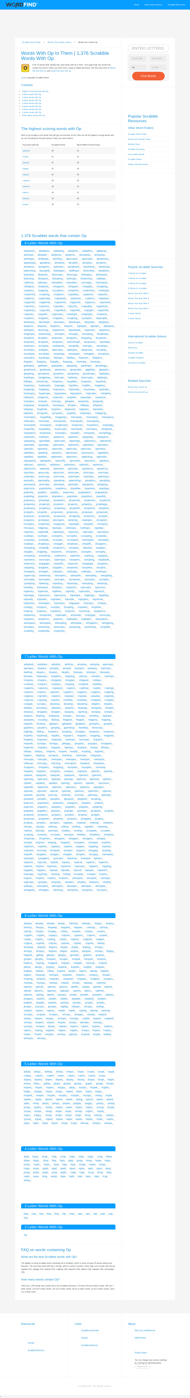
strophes (87, 567)
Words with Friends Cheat (139, 139)
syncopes (44, 579)
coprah (40, 943)
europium (103, 353)
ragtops (67, 822)
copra (81, 1075)
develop (68, 703)
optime (28, 994)
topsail (53, 870)
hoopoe (88, 958)
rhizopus (29, 527)
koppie (28, 970)
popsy (100, 1103)
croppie (28, 703)
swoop (98, 1115)
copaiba (96, 684)
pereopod (29, 484)
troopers (42, 607)
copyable (86, 306)
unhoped (77, 878)
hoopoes (94, 731)
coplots (41, 691)
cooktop (28, 684)
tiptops (98, 858)
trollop (66, 874)
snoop (78, 1111)
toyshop (42, 874)
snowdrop (44, 555)
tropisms (55, 611)
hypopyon (76, 393)
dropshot (101, 337)
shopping (29, 547)
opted (109, 1099)
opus (99, 1168)
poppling (29, 496)
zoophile (105, 626)
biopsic (53, 672)
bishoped (101, 274)
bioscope (57, 274)
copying (41, 699)
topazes (28, 862)
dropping (86, 337)
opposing (86, 456)
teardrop (58, 583)
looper (72, 970)
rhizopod (102, 523)
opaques (69, 775)
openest (96, 775)
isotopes (29, 401)
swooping (90, 575)
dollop (100, 943)
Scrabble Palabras (136, 358)
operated (88, 444)
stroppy (93, 854)
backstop (104, 266)
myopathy (44, 428)
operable (29, 444)
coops (90, 1071)
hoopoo (101, 958)
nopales (28, 771)
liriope (94, 747)
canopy (91, 927)
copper (100, 939)
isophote (58, 397)
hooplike (72, 381)
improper (91, 393)
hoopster (86, 381)
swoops (84, 1022)
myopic (41, 982)
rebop (48, 1107)
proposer (29, 516)
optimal (66, 790)
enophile (74, 345)
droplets (43, 337)
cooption (58, 294)
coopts (101, 931)
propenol (105, 500)
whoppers (92, 622)
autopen (79, 668)
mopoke (54, 978)
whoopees (102, 618)
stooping (89, 559)
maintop (67, 755)
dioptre (108, 703)
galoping (72, 365)
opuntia (40, 794)
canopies (71, 282)
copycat (28, 699)
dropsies (43, 341)
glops (57, 1083)
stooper (68, 850)
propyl (27, 1006)
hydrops (70, 739)
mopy (102, 1164)
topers (74, 1026)
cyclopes (86, 318)
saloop (94, 1010)
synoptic (104, 579)
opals (38, 1099)
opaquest (102, 436)
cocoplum (57, 290)
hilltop (40, 731)
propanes (59, 500)
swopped (43, 858)
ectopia (95, 711)
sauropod (102, 531)
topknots (43, 591)
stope (58, 1115)
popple (40, 1002)
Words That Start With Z (138, 293)
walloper (86, 618)
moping (28, 978)
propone (58, 818)
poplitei (42, 492)
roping (82, 1010)
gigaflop (90, 369)
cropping (72, 318)
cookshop (88, 290)
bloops (40, 927)
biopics (41, 672)
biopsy (110, 923)
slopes (38, 1018)
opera (59, 1099)
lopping (40, 755)
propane (95, 810)
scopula (41, 834)
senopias (103, 539)
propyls (41, 822)
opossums (87, 452)
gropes (39, 958)
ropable (88, 826)
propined (89, 508)
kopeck (62, 966)
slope (58, 1111)
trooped (78, 874)
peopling (105, 480)
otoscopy (88, 472)
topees (63, 1026)
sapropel (88, 531)
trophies (96, 607)
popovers (68, 492)
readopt (81, 822)
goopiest (58, 373)
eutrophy (29, 357)
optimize (98, 464)
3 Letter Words (134, 318)
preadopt (44, 500)
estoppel (89, 353)
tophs (110, 1119)
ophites (107, 779)
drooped (96, 707)
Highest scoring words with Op (35, 91)
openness (90, 440)
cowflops (72, 314)
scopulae (101, 535)
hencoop (97, 727)
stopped (41, 854)
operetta (100, 448)
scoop (100, 1107)
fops (62, 1160)
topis (36, 1123)
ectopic (108, 711)
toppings (89, 595)
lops (73, 1164)
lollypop (28, 409)
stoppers (102, 563)
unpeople (60, 615)
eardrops (29, 345)
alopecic (70, 254)
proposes (44, 516)
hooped (51, 958)
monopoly (45, 424)
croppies (58, 318)
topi (80, 1176)
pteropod (58, 519)
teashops (72, 583)
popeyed (58, 802)
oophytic (44, 436)
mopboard (61, 424)
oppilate (42, 456)
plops (45, 1103)
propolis (42, 512)
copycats (44, 310)
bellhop (28, 672)
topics (27, 1030)
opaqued (26, 151)
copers (91, 935)
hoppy (61, 1087)
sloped (102, 1014)
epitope (107, 715)
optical (54, 790)
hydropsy (29, 393)
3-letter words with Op (31, 109)
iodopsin (29, 397)
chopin (39, 931)
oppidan (28, 786)
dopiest (69, 707)
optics (87, 990)
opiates (53, 783)
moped (28, 1095)
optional (44, 468)
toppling (103, 595)
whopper (44, 889)
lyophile (71, 413)
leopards (43, 405)
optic (26, 1103)
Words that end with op (138, 392)
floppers (97, 357)
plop (108, 1168)
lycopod (53, 755)
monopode (59, 421)
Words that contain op (137, 387)
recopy (88, 1006)
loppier (28, 755)
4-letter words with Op (31, 106)
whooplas (76, 622)
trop (105, 1176)
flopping (67, 361)
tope (62, 1176)
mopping (58, 767)
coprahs (42, 695)
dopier (64, 947)
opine (69, 1099)
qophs (37, 1107)
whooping (60, 622)
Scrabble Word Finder (137, 134)
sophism (29, 846)
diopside (89, 322)
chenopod (101, 282)
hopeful (28, 735)
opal (54, 1168)
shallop (81, 834)
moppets (43, 767)
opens (48, 1099)
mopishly (29, 428)
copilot (96, 688)
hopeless (29, 385)
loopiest (55, 409)
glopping (29, 373)
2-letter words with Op (31, 112)
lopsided (98, 409)
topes (79, 1119)
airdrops (28, 254)
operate (68, 779)
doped (38, 1079)
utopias (81, 881)
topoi (45, 1123)
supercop (29, 575)
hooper (64, 958)
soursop (41, 850)
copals (40, 935)
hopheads (44, 385)
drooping (87, 333)
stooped (54, 850)
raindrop (73, 519)
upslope (42, 881)
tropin (38, 1034)
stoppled (43, 567)
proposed (102, 512)
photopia (59, 484)
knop (26, 1164)
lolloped (97, 405)
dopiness (104, 329)
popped (89, 998)
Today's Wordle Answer (138, 164)
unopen (49, 1034)
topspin (89, 870)
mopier (106, 974)
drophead (102, 333)
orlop (36, 1103)
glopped (80, 723)
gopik (89, 1083)
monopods (76, 421)
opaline (28, 775)
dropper (55, 711)
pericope (44, 484)
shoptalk (44, 547)
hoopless (57, 381)
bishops (91, 672)
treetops (88, 603)
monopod (70, 763)
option (50, 994)
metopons (108, 417)
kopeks (75, 966)
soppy (37, 1115)
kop (56, 1213)
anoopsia (84, 254)
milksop (28, 763)
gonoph (74, 955)
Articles (31, 1343)
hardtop (83, 727)
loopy (59, 1091)
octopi (75, 982)
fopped (28, 955)
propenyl (44, 504)
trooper (91, 874)
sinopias (74, 547)
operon (63, 986)
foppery (93, 719)
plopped (82, 798)
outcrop (52, 794)
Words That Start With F (138, 303)
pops (45, 1172)
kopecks (26, 186)
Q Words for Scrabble (137, 288)
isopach (97, 739)
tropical (28, 611)
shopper (73, 838)
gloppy (62, 955)
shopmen (44, 838)
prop (54, 1172)
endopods (58, 345)
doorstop (43, 329)
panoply (106, 794)
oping (79, 1099)
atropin (67, 668)
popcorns (29, 488)
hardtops (29, 377)
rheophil (88, 523)
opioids (90, 783)
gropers (42, 727)
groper (27, 958)
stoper (50, 1022)
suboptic (58, 571)
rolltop (64, 826)
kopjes (87, 966)
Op (22, 78)
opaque (88, 982)
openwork (105, 440)
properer (59, 504)
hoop (89, 1160)
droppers (71, 337)
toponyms (44, 595)
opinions (56, 452)
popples (42, 810)
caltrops (42, 282)
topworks (29, 603)
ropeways (58, 531)
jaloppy (26, 168)
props (27, 1107)
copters (55, 695)
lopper (27, 974)
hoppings (29, 389)
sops (36, 1176)
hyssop (90, 962)
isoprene (100, 397)
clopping (43, 290)
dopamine (58, 329)
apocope (108, 664)
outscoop (43, 476)
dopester (89, 329)
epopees (29, 719)
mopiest (84, 763)
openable (44, 440)
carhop (103, 927)
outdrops (29, 476)
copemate (44, 298)
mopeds (67, 974)
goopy (77, 1083)
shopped (59, 838)
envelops (29, 349)
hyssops (84, 739)
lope (64, 1164)
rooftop (76, 826)
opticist (41, 464)
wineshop (43, 626)
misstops (43, 421)
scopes (53, 1014)
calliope (100, 278)
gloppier (104, 369)
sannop (105, 1010)
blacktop (29, 278)
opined (97, 986)
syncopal (29, 579)
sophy (100, 1111)
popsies (55, 810)
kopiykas (29, 405)
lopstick (28, 413)
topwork (102, 870)
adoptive (87, 250)
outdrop (65, 794)
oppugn (64, 990)
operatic (28, 448)
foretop (41, 723)
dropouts (57, 337)
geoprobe (75, 369)
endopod (54, 715)
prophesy (59, 508)
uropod (85, 1034)
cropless (29, 318)
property (87, 504)
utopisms (43, 618)
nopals (65, 982)
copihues (75, 298)
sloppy (49, 1018)
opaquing (29, 440)
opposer (56, 786)
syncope (58, 858)
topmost (65, 866)
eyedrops (43, 357)
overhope (73, 476)
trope (74, 1123)
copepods (60, 298)
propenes (89, 500)
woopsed (72, 889)
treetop (55, 874)
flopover (83, 357)
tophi (99, 1119)
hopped (52, 962)
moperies (77, 424)
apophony (103, 258)
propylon (29, 519)
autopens (43, 266)
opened (101, 982)
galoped (66, 723)
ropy (81, 1172)
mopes (51, 1095)
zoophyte (59, 630)
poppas (76, 998)
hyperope (44, 393)
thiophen (57, 587)
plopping (103, 484)
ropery (50, 1010)
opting (39, 994)
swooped (107, 854)
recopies (29, 523)
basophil (44, 270)
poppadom (84, 492)
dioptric (68, 326)
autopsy (92, 668)
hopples (28, 739)
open (72, 1168)
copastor (102, 294)
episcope (57, 349)
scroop (66, 1014)
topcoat (41, 862)
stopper (54, 854)
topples (41, 870)
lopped (104, 970)
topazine (71, 587)
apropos (28, 668)
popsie (52, 1002)
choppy (52, 931)
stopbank (103, 559)
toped (49, 1119)
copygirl (88, 310)
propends (74, 500)
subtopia (72, 571)
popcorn (28, 802)
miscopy (42, 763)
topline (40, 866)
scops (27, 1111)
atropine (87, 262)
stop (44, 1176)
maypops (95, 755)
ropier (61, 1010)
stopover (73, 563)
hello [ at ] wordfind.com (145, 1330)
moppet (94, 978)
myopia (28, 982)
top (25, 1217)
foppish (28, 723)
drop (45, 1160)
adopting (58, 250)
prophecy (44, 508)
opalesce (58, 436)
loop (56, 1164)
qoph (63, 1172)
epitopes (72, 349)
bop (26, 1213)
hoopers (53, 731)
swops (110, 1115)
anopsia (94, 664)
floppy (110, 951)
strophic (101, 567)
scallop (65, 830)
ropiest (28, 830)
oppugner (45, 460)
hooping (66, 731)
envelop (93, 715)
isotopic (42, 401)
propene (42, 814)
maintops (85, 413)
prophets (75, 508)
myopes (108, 978)
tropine (40, 878)
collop (63, 931)
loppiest (84, 409)
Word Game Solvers (153, 5)
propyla (28, 822)
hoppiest (100, 385)
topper (62, 1030)
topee (59, 1119)
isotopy (53, 743)
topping (106, 866)
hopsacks (58, 389)
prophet (69, 814)
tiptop (51, 1026)
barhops (106, 668)
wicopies (29, 626)
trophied (82, 607)
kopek (94, 1087)
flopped (67, 719)
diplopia (81, 326)
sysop (27, 1119)
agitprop (101, 250)
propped (86, 818)
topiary (66, 862)
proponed (56, 512)
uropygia (90, 615)
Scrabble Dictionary (136, 149)
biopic (98, 923)
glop (70, 1160)
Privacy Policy (141, 1352)
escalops (44, 353)
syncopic (59, 579)
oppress (84, 786)
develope (44, 322)
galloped (29, 365)
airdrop (69, 664)
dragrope (29, 333)
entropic (87, 345)
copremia (104, 302)
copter (77, 943)
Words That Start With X (138, 308)
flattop (55, 719)
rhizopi (25, 156)
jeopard (79, 743)
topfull (54, 862)
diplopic (94, 326)
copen (50, 1075)
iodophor (106, 393)
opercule (86, 448)
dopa (109, 1156)
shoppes (87, 838)
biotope (78, 672)
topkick (26, 192)
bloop (59, 1071)
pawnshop (75, 480)
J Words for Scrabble (137, 273)
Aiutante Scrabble (135, 353)
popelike (75, 488)
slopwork (56, 551)
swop (54, 1176)
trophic (103, 874)
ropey (89, 1107)
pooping (95, 798)
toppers (93, 866)
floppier (28, 361)
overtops (88, 476)
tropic (27, 1034)
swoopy (97, 1022)
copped (87, 939)
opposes (71, 786)
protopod (43, 519)
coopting (44, 294)
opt (95, 1213)
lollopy (38, 751)
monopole (29, 424)
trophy (107, 1030)
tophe (89, 1119)
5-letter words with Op (31, 103)
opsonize (89, 460)
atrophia (59, 262)
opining (65, 783)
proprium (89, 516)
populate (72, 496)
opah (45, 1168)
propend (28, 814)
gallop (39, 955)
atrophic (73, 262)
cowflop (67, 699)
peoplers (90, 480)
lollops (27, 751)
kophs (105, 1087)
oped (63, 1168)
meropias (76, 417)
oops (36, 1168)
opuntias (29, 472)
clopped (83, 680)
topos (54, 1123)
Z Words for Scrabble (137, 278)
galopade (57, 365)
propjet (25, 204)
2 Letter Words (134, 313)
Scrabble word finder (90, 1330)
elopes (75, 951)
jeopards (83, 401)
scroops (55, 834)
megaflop (45, 417)
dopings (82, 707)
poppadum (101, 492)
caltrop (83, 676)
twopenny (29, 615)
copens (78, 935)
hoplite (55, 735)
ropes (79, 1107)
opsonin (41, 790)
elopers (28, 715)
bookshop (86, 278)
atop (26, 1156)
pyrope (52, 1006)
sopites (68, 846)
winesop (58, 889)
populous (29, 500)
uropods (56, 881)
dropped (42, 711)
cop (34, 1213)
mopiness (92, 424)
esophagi (58, 353)
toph (71, 1176)
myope (75, 1095)
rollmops (71, 527)
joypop (50, 966)
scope (110, 1107)
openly (39, 986)
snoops (62, 1018)
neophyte (106, 428)
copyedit (75, 310)
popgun (28, 998)
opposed (42, 786)
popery (109, 994)
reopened (43, 523)
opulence (87, 468)
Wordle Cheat (134, 144)
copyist (55, 699)
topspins (83, 599)
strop (88, 1115)
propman (29, 818)
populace (57, 496)
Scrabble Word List (36, 1350)
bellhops (74, 270)
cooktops (103, 290)
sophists (75, 555)
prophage (101, 504)
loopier (63, 751)
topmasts (84, 591)
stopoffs (58, 563)
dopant (41, 947)
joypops (26, 162)
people (84, 994)
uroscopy (104, 615)
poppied (70, 806)
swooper (29, 858)
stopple (67, 854)
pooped (96, 994)
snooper (93, 842)
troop (64, 1123)
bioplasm (104, 270)
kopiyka (26, 174)
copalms (29, 688)
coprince (44, 306)
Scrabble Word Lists (176, 5)
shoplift (86, 543)
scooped (91, 830)
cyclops (41, 703)
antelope (29, 258)
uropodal (75, 615)
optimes (79, 790)
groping (55, 727)
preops (77, 1002)
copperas (44, 302)
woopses (87, 889)
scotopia (44, 539)
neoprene (45, 432)
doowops (41, 707)
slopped (65, 842)
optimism (69, 464)
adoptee (42, 664)
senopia (68, 834)
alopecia (56, 254)
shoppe (78, 1014)
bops (35, 1156)
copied (103, 935)
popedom (43, 802)
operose (94, 779)
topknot (103, 862)
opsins (77, 990)
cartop (27, 931)
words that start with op (61, 71)
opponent (56, 456)
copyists (29, 314)
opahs (27, 1099)
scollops (42, 535)
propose (72, 818)
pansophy (44, 480)
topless (28, 866)
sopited (55, 846)
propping (74, 516)
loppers (99, 751)
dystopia (105, 341)
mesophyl (92, 417)
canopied (56, 282)
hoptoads (74, 389)
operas (52, 986)
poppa (77, 1103)
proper (100, 1002)
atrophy (54, 668)
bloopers (43, 278)
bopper (78, 927)
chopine (28, 680)
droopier (60, 333)
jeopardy (98, 401)
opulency (102, 468)
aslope (50, 923)
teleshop (102, 583)
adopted (28, 664)
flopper (80, 719)
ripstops (56, 527)
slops (68, 1111)
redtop (100, 1006)
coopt (101, 1071)
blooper (28, 676)
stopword (72, 567)
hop (49, 1213)
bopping (69, 676)
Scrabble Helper (135, 159)
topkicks (29, 591)
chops (69, 1071)
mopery (93, 974)
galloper (43, 365)
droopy (28, 951)
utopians (29, 618)
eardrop (82, 711)
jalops (27, 966)
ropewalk (43, 531)
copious (28, 691)
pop (102, 1213)
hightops (102, 377)
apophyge (29, 262)
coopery (56, 684)
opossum (103, 783)
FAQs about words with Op (33, 115)
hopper (65, 962)
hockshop (42, 381)
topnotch (99, 591)
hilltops (28, 381)
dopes (59, 1079)
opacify (95, 771)
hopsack (42, 739)
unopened (45, 615)
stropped (29, 571)
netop (98, 1095)
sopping (93, 846)
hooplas (80, 731)
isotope (41, 743)
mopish (41, 978)
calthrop (28, 282)
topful (84, 1026)
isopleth (71, 397)
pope (36, 1172)
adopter (55, 664)
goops (67, 1083)
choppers (58, 286)
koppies (55, 747)
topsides (56, 599)
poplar (52, 998)
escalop (42, 719)
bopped (65, 927)
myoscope (60, 428)
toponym (80, 866)
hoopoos (108, 731)
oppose (51, 990)
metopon (99, 759)
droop (81, 1079)
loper (79, 1091)
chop (44, 1156)
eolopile (43, 349)
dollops (28, 707)
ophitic (27, 783)
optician (28, 464)
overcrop (58, 476)
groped (100, 955)
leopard (81, 747)
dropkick (29, 337)
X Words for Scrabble (137, 283)
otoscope (73, 472)
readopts (87, 519)
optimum (93, 790)
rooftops (85, 527)
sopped (108, 1018)
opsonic (28, 790)
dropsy (40, 951)
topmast (52, 866)
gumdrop (69, 727)
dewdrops (74, 322)
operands (58, 444)
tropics (28, 878)
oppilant (28, 456)
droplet (109, 707)
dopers (53, 947)
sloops (91, 1014)
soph (26, 1176)
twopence (99, 611)
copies (39, 939)
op (25, 1234)
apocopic (87, 258)
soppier (80, 846)
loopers (51, 751)
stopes (62, 1022)
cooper (88, 931)
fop (41, 1213)
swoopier (75, 575)
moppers (29, 767)
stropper (43, 571)
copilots (89, 298)
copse (91, 1075)
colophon (73, 290)
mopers (80, 974)
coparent (88, 294)
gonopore (43, 373)
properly (73, 504)
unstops (105, 878)
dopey (69, 1079)
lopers (82, 970)
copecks (43, 688)
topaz (38, 1119)
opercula (71, 448)
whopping (107, 622)
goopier (108, 723)
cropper (109, 699)
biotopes (87, 274)
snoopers (71, 551)
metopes (71, 759)
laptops (69, 747)
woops (108, 1123)
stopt (78, 1115)
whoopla (100, 885)
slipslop (87, 547)
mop (71, 1213)
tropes (96, 1030)
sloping (52, 842)
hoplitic (86, 385)
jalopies (69, 401)
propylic (103, 516)
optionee (73, 468)
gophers (28, 727)
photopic (73, 484)
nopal (108, 1095)
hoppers (68, 735)
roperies (28, 531)
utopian (69, 881)
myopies (86, 767)
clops (81, 1071)
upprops (28, 881)
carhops (109, 676)
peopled (28, 798)
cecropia (86, 282)
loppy (98, 1091)
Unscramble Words (136, 154)
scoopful (72, 535)
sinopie (28, 842)
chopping (102, 286)
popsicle (43, 496)
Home (136, 5)
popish (41, 998)
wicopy (41, 1038)
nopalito (74, 432)
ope (80, 1213)
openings (74, 440)
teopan (40, 1026)
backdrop (88, 266)
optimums (29, 468)
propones (72, 512)
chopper (70, 680)
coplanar (104, 298)
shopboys (43, 543)
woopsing (74, 626)
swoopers (60, 575)
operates (102, 444)
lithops (105, 747)
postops (82, 810)
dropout (28, 711)
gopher (87, 955)
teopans (85, 858)
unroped (91, 878)
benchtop (88, 270)
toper (69, 1119)
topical (78, 862)
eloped (52, 951)
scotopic (58, 539)
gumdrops (89, 373)
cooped (76, 931)
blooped (104, 672)
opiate (85, 986)
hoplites (73, 385)
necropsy (91, 428)
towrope (28, 874)
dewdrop (82, 703)
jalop (72, 1087)
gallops (53, 723)
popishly (29, 492)
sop (110, 1213)
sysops (28, 1026)
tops (96, 1176)
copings (109, 688)
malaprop (100, 413)
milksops (29, 421)
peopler (41, 798)
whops (96, 1123)
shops (37, 1111)
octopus (68, 771)
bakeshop (29, 270)
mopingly (108, 424)
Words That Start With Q (138, 298)
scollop (78, 830)
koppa (38, 1091)
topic (26, 1123)
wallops (28, 885)
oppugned (30, 460)
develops (59, 322)
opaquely (87, 436)
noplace (41, 771)
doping (86, 947)
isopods (28, 743)
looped (61, 970)
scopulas (29, 539)
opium (89, 1099)
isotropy (56, 401)
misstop (55, 763)
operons (81, 779)
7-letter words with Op (31, 97)
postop (64, 1002)
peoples (55, 798)
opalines (73, 436)
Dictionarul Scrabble (136, 363)
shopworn (59, 547)
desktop (54, 703)
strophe (80, 854)
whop (27, 1180)
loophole (42, 409)
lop (64, 1213)
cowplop (81, 699)
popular (68, 810)
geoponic (60, 369)
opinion (78, 783)
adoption (73, 250)
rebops (75, 1006)
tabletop (43, 583)
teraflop (28, 587)
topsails (28, 599)
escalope (29, 353)
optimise (55, 464)
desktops (29, 322)
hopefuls (101, 381)
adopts (28, 923)
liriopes (72, 405)
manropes (30, 417)
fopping (106, 719)
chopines (43, 286)
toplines (56, 591)
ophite (74, 986)
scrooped (72, 539)
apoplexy (45, 262)
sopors (97, 1018)
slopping (42, 551)
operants (73, 444)
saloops (39, 830)
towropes (44, 603)
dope (27, 1160)
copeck (65, 935)
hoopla (76, 958)
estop (27, 1083)
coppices (90, 302)
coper (60, 1075)
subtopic (86, 571)
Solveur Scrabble (135, 343)
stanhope (59, 559)
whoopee (57, 885)
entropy (80, 715)
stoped (39, 1022)
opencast (59, 440)
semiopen (88, 539)
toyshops (59, 603)
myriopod (76, 428)
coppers (68, 691)
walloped (72, 618)
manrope (81, 755)
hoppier (81, 735)
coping (51, 939)
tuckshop (84, 611)
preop (111, 1103)
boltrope (71, 278)
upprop (73, 1034)
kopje (27, 1091)
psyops (39, 1006)
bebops (86, 923)
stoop (48, 1115)
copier (27, 939)
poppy (88, 1103)
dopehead (74, 329)
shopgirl (58, 543)
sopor (27, 1115)
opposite (102, 456)
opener (28, 986)
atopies (41, 668)
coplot (62, 939)
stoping (106, 850)
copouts (54, 691)
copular (82, 695)
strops (72, 1022)
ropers (39, 1010)
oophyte (82, 771)
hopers (28, 962)
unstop (61, 1034)
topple (73, 1030)
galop (47, 1083)
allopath (42, 254)
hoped (27, 1087)
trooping (69, 607)
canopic (95, 676)
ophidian (29, 452)
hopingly (59, 385)
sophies (106, 842)
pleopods (87, 484)
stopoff (28, 854)
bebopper (59, 270)
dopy (36, 1160)
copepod (57, 688)
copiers (71, 688)
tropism (63, 878)
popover (28, 806)
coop (63, 1156)
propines (104, 508)
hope (98, 1160)
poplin (64, 998)
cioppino (29, 290)
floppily (54, 361)
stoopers (74, 559)
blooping (57, 278)
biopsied (29, 274)
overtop (79, 794)
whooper (72, 885)
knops (82, 1087)
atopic (61, 923)
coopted (83, 684)
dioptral (41, 326)
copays (53, 935)
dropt (101, 1079)
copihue (84, 688)
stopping (29, 567)
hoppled (108, 735)
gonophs (94, 723)
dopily (74, 947)
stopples (57, 567)
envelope (102, 345)
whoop (84, 1123)
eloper (63, 951)
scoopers (57, 535)
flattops (58, 357)
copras (53, 943)
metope (53, 974)
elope (110, 1079)
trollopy (28, 607)
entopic (67, 715)
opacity (108, 771)
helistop (72, 377)
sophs (89, 1111)
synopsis (89, 579)
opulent (28, 794)
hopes (50, 1087)
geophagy (101, 365)
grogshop (73, 373)
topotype (75, 595)
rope (73, 1172)
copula (89, 943)
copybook (102, 306)
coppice (95, 691)
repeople (74, 523)
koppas (100, 966)
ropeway (102, 826)
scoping (28, 834)
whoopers (29, 622)
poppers (42, 806)
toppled (28, 870)
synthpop (29, 583)
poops (55, 1103)
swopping (106, 575)
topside (65, 870)
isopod (103, 962)
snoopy (74, 1018)
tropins (52, 878)
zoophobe (43, 630)
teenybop (87, 583)
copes (71, 1075)
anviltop (57, 258)
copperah (29, 302)
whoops (28, 1038)
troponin (70, 611)
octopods (89, 432)
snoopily (100, 551)
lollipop (84, 405)
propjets (28, 512)
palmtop (92, 794)
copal (111, 1071)
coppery (82, 691)
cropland (102, 314)
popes (66, 1103)
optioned (58, 468)
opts (90, 1168)
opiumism (71, 452)
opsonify (60, 460)
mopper (81, 978)
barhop (73, 923)
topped (50, 1030)
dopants (56, 707)
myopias (72, 767)
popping (97, 806)
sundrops (100, 571)
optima (99, 990)
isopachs (43, 397)
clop (54, 1156)
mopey (63, 1095)
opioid (27, 990)
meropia (28, 759)
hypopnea (60, 393)
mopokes (98, 763)
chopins (41, 680)
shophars (72, 543)
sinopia (101, 838)
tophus (108, 1026)
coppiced (75, 302)
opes (81, 1168)
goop (79, 1160)
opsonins (74, 460)
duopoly (69, 711)
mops (92, 1164)
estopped (74, 353)
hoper (38, 1087)
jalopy (38, 966)
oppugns (98, 786)
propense (29, 504)
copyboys (29, 310)
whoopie (86, 885)
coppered (59, 302)
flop (54, 1160)
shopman (29, 838)
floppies (41, 361)
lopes (89, 1091)
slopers (40, 842)
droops (99, 947)
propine (82, 814)
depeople (101, 318)
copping (108, 691)
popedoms (45, 488)
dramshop (45, 333)
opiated (40, 783)
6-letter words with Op (31, 100)
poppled (28, 810)
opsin (99, 1099)
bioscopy (72, 274)
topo (88, 1176)
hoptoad (56, 739)
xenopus (102, 889)
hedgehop (44, 377)
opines (108, 986)
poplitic (54, 492)
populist (101, 496)
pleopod (68, 798)
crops (102, 1075)
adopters (44, 250)
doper (48, 1079)
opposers (71, 456)
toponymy (60, 595)
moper (40, 1095)
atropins (101, 262)
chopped (56, 680)
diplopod (109, 326)
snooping (29, 555)
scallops (28, 535)
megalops (61, 417)
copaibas (73, 294)
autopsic (59, 266)
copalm (28, 935)
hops (107, 1160)
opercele (57, 448)
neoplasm (29, 432)
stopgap (93, 850)
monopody (93, 421)
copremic (29, 306)
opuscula (43, 472)
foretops (95, 361)
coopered (29, 294)
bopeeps (42, 676)
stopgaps (44, 563)
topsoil (77, 870)
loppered (70, 409)
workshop (90, 626)
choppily (87, 286)
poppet (28, 1002)
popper (102, 998)
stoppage (87, 563)
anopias (82, 664)
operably (43, 444)
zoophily (29, 630)
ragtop (64, 1006)
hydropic (104, 389)
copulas (95, 695)
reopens (108, 822)
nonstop (100, 767)
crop (99, 1156)
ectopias (43, 345)
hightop (28, 731)
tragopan (74, 603)
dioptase (104, 322)
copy (90, 1156)
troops (85, 1030)
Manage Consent (142, 1366)
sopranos (29, 559)
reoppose (59, 523)
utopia (96, 1034)
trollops (102, 603)
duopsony (89, 341)
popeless (61, 488)
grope (99, 1083)
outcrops (103, 472)
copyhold (103, 310)
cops (81, 1156)
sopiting (88, 555)
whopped (29, 889)
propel (88, 1002)
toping (38, 1030)
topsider (42, 599)
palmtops (103, 476)
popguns (72, 802)
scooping (86, 535)
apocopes (72, 258)
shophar (108, 834)
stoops (28, 1022)
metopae (56, 759)
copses (65, 943)
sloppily (28, 551)
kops (46, 1164)
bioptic (65, 672)
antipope (43, 258)
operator (43, 448)
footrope (81, 361)
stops (68, 1115)
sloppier (100, 547)
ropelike (98, 527)
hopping (95, 735)
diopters (28, 326)
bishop (28, 927)
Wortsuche (132, 348)
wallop (107, 1034)
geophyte (45, 369)
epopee (86, 951)
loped (69, 1091)
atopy (37, 1071)
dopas (27, 1079)
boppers (56, 676)
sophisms (60, 555)
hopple (78, 962)
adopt (27, 1071)
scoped (41, 1014)
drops (91, 1079)
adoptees (29, 250)
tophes (96, 1026)
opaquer (26, 198)
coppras (28, 695)
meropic (42, 759)
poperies (90, 488)
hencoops (87, 377)
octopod (54, 771)
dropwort (57, 341)
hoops (110, 1083)
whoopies (45, 622)
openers (83, 775)
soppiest (103, 555)
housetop (89, 389)
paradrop (59, 480)
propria (99, 818)
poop (27, 1172)
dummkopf (73, 341)
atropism (29, 266)
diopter (96, 703)
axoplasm (73, 266)
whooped (42, 885)
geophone (30, 369)
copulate (58, 306)
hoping (40, 962)
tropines (41, 611)
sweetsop (44, 575)
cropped (95, 699)
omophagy (105, 432)
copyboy (26, 180)
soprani (106, 846)
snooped (79, 842)
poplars (86, 802)
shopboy (95, 834)
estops (99, 951)
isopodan (85, 397)
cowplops (86, 314)
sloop (49, 1111)
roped (59, 1107)
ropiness (73, 531)
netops (53, 982)
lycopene (42, 413)
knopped (106, 743)
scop (91, 1172)
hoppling (44, 389)
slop (108, 1172)
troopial (55, 607)
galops (51, 955)
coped (38, 1075)
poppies (83, 806)
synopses (74, 579)
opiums (38, 990)
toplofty (70, 591)
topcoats (86, 587)
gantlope (86, 365)
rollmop (52, 826)
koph (36, 1164)
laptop (39, 970)
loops (49, 1091)
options (107, 790)
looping (86, 751)
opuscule (58, 472)
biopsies (43, 274)
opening (28, 779)
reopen (28, 1010)
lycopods (57, 413)
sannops (53, 830)
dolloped (29, 329)
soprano (28, 850)
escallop (101, 349)
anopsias (99, 254)
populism (86, 496)
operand (42, 779)
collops (97, 680)
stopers (80, 850)
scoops (28, 1014)
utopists (57, 618)
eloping (40, 715)
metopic (85, 759)
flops (36, 1083)
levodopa (58, 405)
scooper (105, 830)
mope (82, 1164)
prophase (29, 508)
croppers (43, 318)
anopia (39, 923)
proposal (87, 512)
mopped (68, 978)
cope (72, 1156)
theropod (42, 587)
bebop (48, 1071)
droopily (73, 333)
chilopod (29, 286)
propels (109, 810)
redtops (94, 822)
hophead (42, 735)
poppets (56, 806)
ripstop (40, 826)
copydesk (60, 310)
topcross (100, 587)
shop (100, 1172)
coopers (42, 684)
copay (27, 1075)
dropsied (29, 341)
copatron (29, 298)
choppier (73, 286)
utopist (107, 881)
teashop (72, 858)
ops (88, 1213)
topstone (98, 599)
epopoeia (86, 349)
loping (93, 970)
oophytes (29, 436)
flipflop (71, 357)
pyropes (54, 822)
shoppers (100, 543)
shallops (29, 543)
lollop (50, 970)
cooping (69, 684)
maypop (40, 974)
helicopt (59, 377)
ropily (72, 1010)
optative (104, 460)
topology (29, 595)
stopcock (29, 563)
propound (59, 516)
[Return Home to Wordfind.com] (21, 7)
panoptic (29, 480)
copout (75, 939)
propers (56, 814)
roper (69, 1107)
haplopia (104, 373)
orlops (73, 994)
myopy (87, 1095)
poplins (99, 802)
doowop (28, 947)
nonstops (60, 432)
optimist (84, 464)
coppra (28, 943)
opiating (42, 452)
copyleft (42, 314)
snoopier (86, 551)
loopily (74, 751)
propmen (43, 818)
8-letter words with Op (31, 94)
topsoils (69, 599)
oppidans (103, 452)
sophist (42, 846)
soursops (44, 559)
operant (55, 779)
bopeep (52, 927)
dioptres (55, 326)
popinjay (104, 488)
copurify (72, 306)
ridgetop (43, 527)
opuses (62, 994)
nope (27, 1168)
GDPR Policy (140, 1338)
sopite (86, 1018)
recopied (101, 519)
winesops (59, 626)
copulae (69, 695)
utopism (94, 881)
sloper (27, 1018)
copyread (56, 314)
